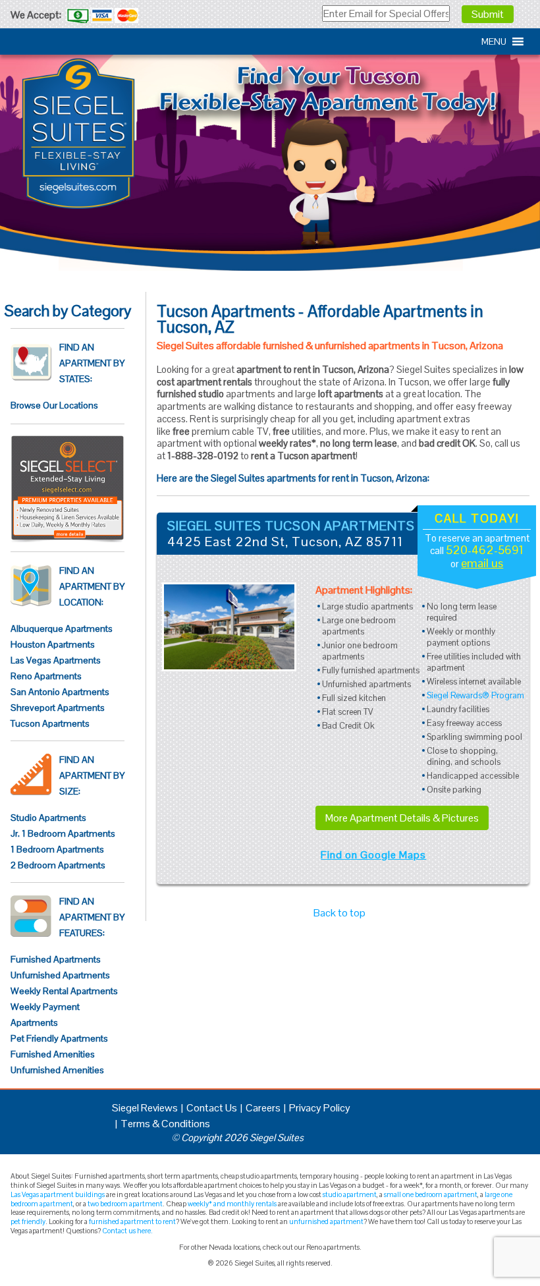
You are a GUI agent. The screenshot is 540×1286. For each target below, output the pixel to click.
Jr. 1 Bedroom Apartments (63, 833)
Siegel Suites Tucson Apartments (291, 525)
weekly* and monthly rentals (232, 1203)
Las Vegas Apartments (56, 660)
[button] (493, 41)
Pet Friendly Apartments (59, 1038)
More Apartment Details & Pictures (402, 818)
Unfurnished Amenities (57, 1070)
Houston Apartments (53, 644)
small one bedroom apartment (430, 1194)
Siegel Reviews (145, 1108)
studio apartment (350, 1194)
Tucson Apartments (50, 723)
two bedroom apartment (125, 1203)
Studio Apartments (48, 818)
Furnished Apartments (56, 959)
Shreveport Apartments (58, 707)
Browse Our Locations (54, 405)
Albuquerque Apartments (62, 628)
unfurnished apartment (326, 1221)
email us (482, 563)
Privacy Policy (319, 1108)
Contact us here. (127, 1230)
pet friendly (28, 1221)
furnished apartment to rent (132, 1221)
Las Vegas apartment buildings (58, 1194)
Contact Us (211, 1108)
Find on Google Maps (373, 855)
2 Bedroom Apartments (58, 865)
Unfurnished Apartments (60, 975)
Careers (263, 1108)
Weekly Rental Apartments (64, 991)
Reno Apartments (46, 676)
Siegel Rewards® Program (475, 695)
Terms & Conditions (165, 1124)
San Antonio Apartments (60, 692)
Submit (488, 14)
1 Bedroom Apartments (57, 849)
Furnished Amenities (53, 1054)
